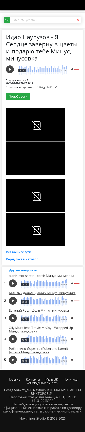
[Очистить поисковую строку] (78, 20)
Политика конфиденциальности (52, 381)
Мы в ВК (51, 379)
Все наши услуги (18, 252)
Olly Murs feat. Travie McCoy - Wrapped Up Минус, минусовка (41, 329)
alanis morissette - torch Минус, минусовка (41, 275)
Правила (14, 379)
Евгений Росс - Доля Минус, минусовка (39, 310)
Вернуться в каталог (22, 259)
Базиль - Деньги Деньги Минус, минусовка (42, 293)
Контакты (33, 379)
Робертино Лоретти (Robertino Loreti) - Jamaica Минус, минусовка (39, 350)
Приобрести (17, 96)
